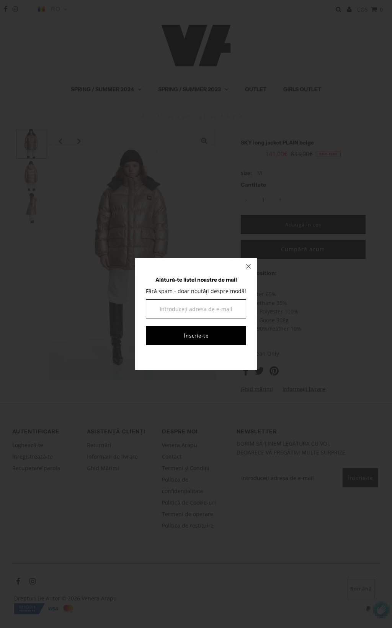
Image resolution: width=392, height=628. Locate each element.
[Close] (248, 266)
